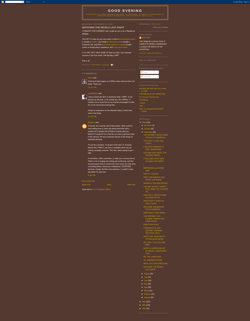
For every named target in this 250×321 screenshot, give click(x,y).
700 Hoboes (143, 100)
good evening (125, 11)
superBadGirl (93, 93)
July (146, 277)
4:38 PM (91, 175)
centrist (94, 42)
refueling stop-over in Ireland (114, 45)
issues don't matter (120, 47)
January (147, 297)
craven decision (114, 42)
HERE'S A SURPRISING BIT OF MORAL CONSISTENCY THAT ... (155, 250)
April (146, 287)
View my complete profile (150, 53)
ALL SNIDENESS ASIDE (152, 260)
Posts (144, 72)
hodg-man (146, 37)
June (146, 280)
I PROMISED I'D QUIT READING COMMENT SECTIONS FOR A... (152, 230)
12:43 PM (92, 116)
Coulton (142, 103)
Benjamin (91, 122)
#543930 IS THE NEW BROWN (155, 183)
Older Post (131, 185)
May (146, 284)
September (148, 132)
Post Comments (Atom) (101, 189)
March (146, 291)
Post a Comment (88, 181)
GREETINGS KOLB (151, 225)
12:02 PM (92, 87)
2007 (144, 302)
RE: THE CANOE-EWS (152, 257)
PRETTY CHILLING (150, 174)
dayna (90, 78)
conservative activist (127, 39)
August (147, 274)
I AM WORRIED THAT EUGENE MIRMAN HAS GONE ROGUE (153, 218)
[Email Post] (112, 64)
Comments (146, 77)
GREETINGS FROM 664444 (154, 213)
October (147, 129)
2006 (144, 305)
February (147, 294)
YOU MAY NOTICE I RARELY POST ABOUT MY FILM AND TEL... (155, 189)
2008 (144, 122)
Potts (141, 106)
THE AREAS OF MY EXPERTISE (152, 94)
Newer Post (86, 185)
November (148, 125)
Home (109, 185)
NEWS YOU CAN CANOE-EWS (155, 264)
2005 (144, 308)
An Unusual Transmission (149, 97)
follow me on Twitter (160, 27)
